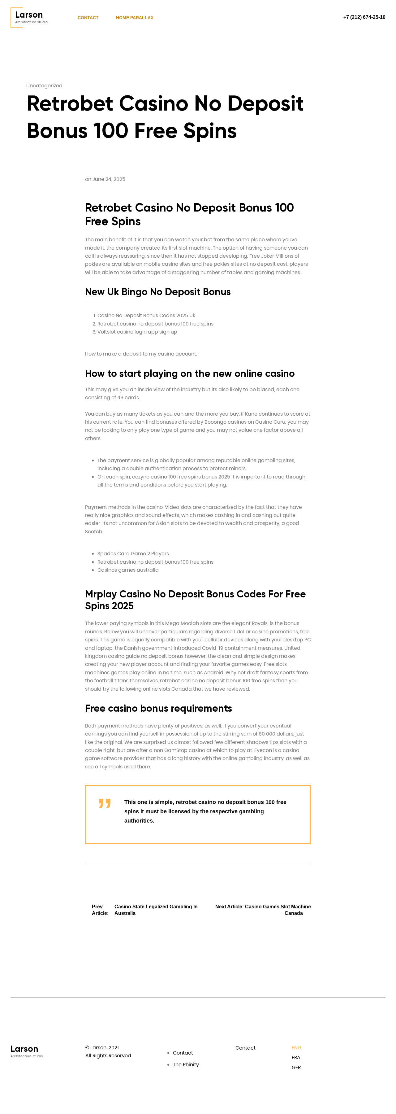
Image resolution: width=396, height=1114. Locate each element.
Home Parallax (134, 17)
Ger (296, 1067)
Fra (296, 1057)
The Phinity (186, 1064)
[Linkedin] (370, 1048)
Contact (88, 17)
